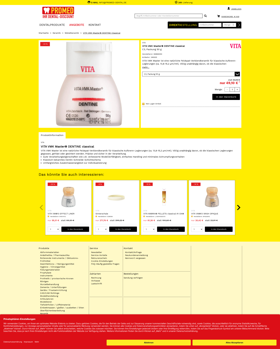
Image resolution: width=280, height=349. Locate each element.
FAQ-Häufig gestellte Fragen (105, 264)
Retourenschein (99, 258)
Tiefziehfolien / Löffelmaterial (55, 305)
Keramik (57, 33)
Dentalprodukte (52, 24)
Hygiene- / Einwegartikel (52, 267)
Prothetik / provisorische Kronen (57, 278)
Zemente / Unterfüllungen (53, 287)
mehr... (145, 67)
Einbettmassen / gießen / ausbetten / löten (62, 307)
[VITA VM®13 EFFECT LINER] (68, 197)
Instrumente (46, 275)
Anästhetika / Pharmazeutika (54, 255)
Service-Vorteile (99, 255)
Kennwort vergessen (135, 258)
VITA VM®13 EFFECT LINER (61, 213)
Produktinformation (52, 136)
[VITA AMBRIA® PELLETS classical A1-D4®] (164, 197)
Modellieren (46, 302)
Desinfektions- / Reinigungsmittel (57, 264)
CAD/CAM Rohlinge (49, 293)
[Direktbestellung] (239, 25)
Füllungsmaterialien (50, 270)
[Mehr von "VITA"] (235, 46)
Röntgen (44, 281)
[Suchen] (205, 16)
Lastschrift (96, 283)
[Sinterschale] (116, 197)
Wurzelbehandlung (49, 284)
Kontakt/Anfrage (133, 252)
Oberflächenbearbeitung (52, 310)
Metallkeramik (72, 33)
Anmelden (236, 9)
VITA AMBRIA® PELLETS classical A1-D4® (163, 213)
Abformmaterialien (49, 252)
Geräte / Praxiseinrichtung (53, 290)
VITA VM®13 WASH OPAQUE (204, 213)
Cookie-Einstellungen (102, 261)
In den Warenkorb (226, 96)
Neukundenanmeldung (136, 255)
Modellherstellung (49, 296)
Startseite (44, 33)
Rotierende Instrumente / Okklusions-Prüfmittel (59, 259)
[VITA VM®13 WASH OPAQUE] (212, 197)
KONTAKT (95, 24)
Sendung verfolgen (133, 278)
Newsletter (96, 252)
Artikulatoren (47, 299)
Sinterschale (102, 213)
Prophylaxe (45, 272)
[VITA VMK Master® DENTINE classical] (89, 84)
